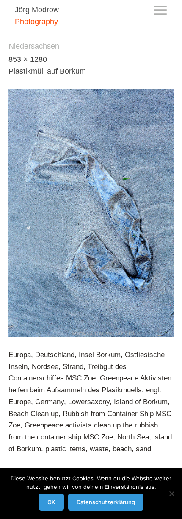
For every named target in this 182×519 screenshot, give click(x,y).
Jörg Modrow (37, 10)
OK (51, 502)
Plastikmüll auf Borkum (47, 71)
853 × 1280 (27, 59)
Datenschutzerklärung (106, 502)
